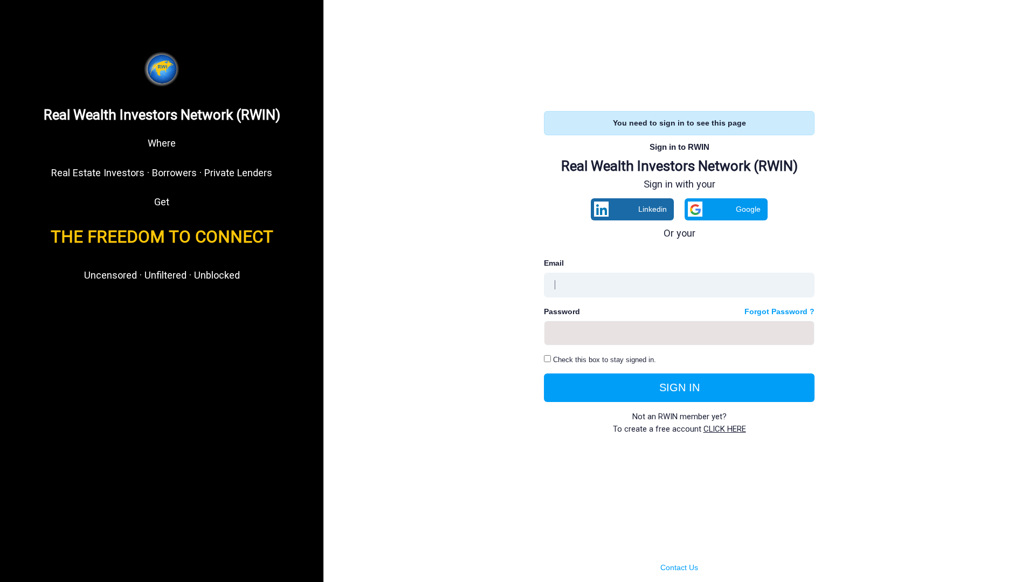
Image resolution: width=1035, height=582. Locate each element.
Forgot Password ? (779, 311)
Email (554, 263)
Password (562, 311)
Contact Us (679, 567)
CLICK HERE (724, 429)
